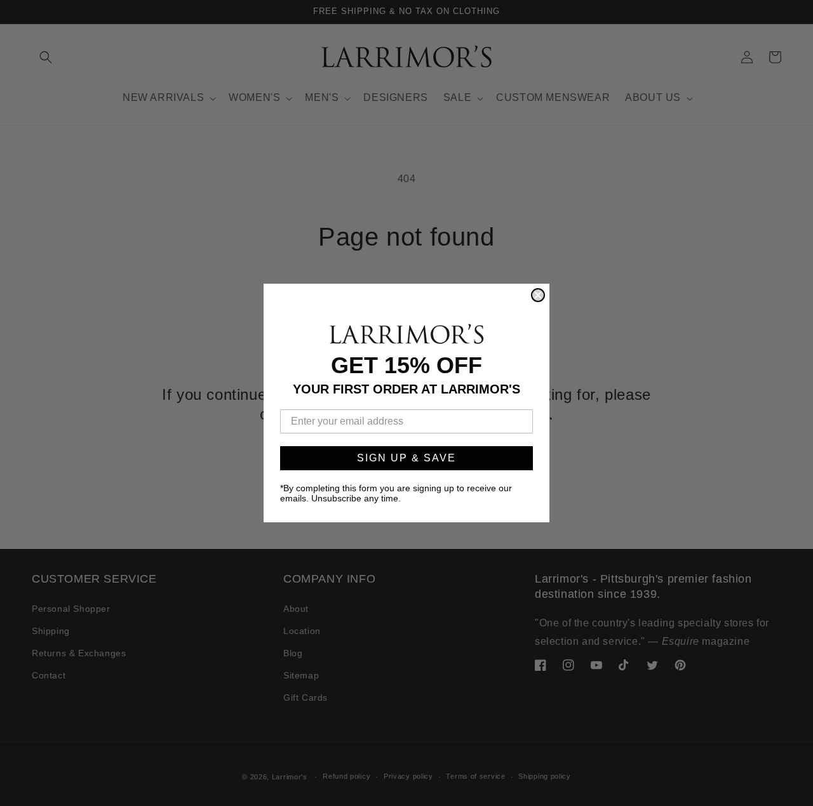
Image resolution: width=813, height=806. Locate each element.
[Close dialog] (538, 295)
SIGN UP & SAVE (406, 458)
